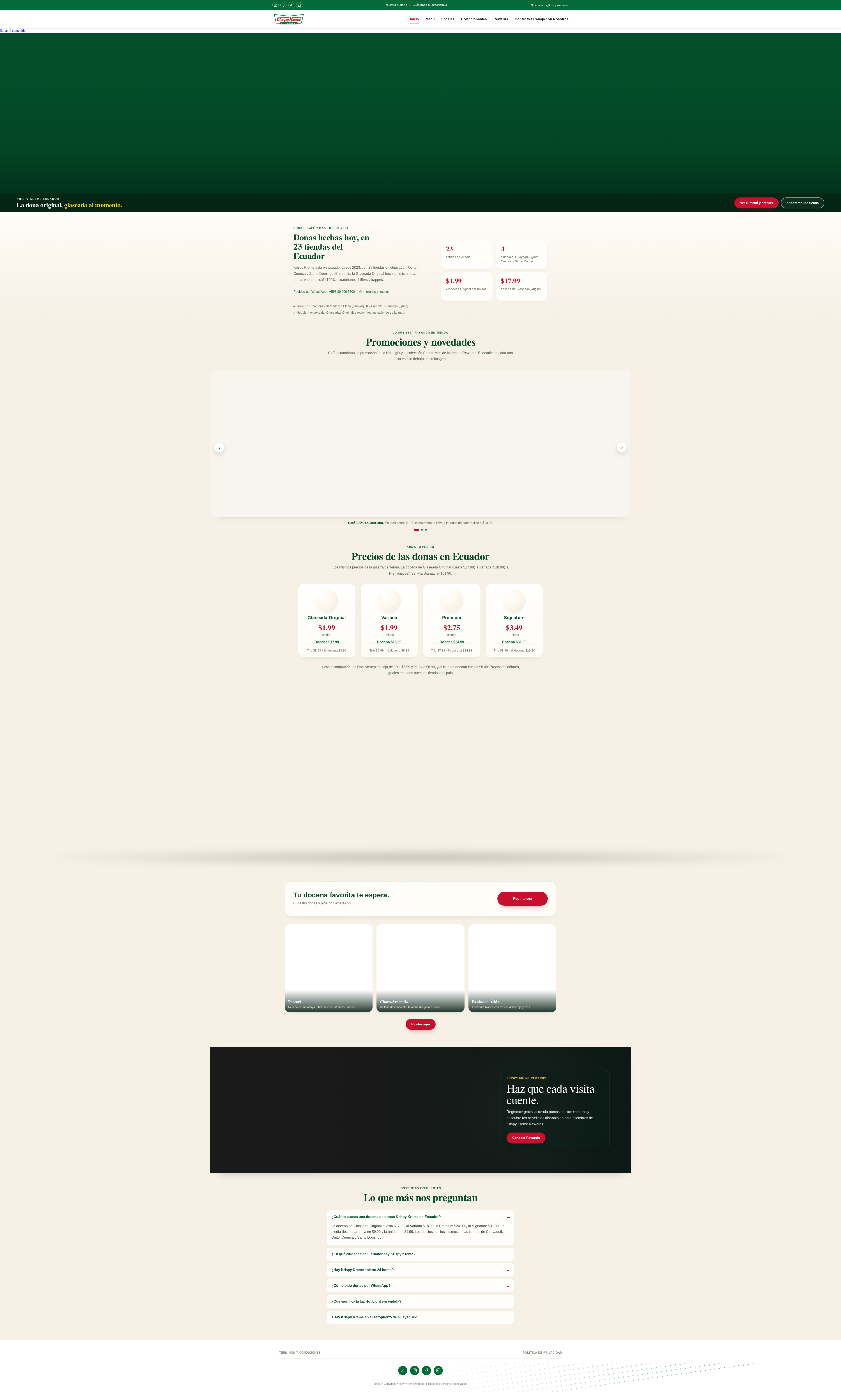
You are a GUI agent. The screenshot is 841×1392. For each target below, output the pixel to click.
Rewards (500, 19)
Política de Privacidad (542, 1352)
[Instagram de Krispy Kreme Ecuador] (275, 5)
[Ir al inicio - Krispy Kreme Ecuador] (288, 19)
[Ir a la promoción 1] (415, 530)
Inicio (414, 19)
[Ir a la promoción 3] (426, 530)
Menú (430, 19)
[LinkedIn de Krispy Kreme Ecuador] (299, 5)
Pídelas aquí (420, 1024)
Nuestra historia (396, 5)
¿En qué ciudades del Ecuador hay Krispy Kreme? (373, 1254)
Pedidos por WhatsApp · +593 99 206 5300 (324, 291)
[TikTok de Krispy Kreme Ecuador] (291, 5)
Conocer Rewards (526, 1138)
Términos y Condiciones (300, 1352)
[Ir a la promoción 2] (420, 530)
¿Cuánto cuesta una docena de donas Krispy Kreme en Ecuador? (386, 1217)
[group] (420, 447)
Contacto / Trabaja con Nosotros (542, 19)
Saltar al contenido (13, 30)
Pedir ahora (522, 898)
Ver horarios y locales (374, 291)
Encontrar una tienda (802, 203)
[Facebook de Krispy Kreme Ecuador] (283, 5)
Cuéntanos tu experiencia (430, 5)
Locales (447, 19)
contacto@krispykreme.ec (552, 5)
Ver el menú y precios (756, 203)
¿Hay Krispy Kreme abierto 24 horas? (362, 1270)
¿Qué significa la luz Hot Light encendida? (366, 1301)
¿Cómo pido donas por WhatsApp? (360, 1285)
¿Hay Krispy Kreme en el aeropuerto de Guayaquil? (374, 1317)
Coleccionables (474, 19)
